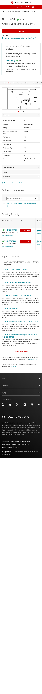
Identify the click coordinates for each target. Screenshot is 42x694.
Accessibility (5, 441)
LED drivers (25, 11)
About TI (4, 378)
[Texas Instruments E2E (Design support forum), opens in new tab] (32, 405)
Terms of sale (6, 444)
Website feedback (7, 447)
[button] (3, 7)
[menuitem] (16, 7)
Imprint (17, 447)
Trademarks (25, 444)
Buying (4, 393)
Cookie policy (15, 441)
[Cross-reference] (22, 7)
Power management (14, 11)
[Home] (21, 2)
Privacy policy (26, 441)
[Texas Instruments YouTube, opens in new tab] (39, 405)
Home (3, 11)
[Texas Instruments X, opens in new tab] (17, 405)
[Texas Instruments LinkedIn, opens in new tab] (24, 405)
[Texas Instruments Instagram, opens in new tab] (3, 405)
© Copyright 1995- (9, 452)
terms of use (33, 359)
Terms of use (16, 444)
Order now (21, 31)
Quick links (5, 385)
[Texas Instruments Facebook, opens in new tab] (10, 405)
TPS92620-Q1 (11, 61)
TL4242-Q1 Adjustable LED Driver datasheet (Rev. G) (20, 38)
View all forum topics (21, 351)
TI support (13, 366)
